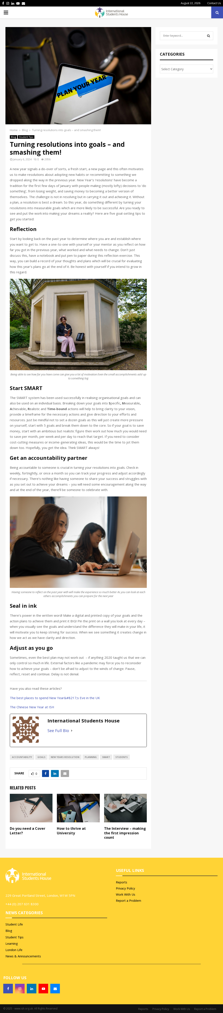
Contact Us (214, 3)
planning (91, 757)
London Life (13, 950)
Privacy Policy (125, 888)
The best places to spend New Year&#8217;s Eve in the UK (55, 698)
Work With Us (125, 894)
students (121, 757)
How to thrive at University (71, 830)
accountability (22, 757)
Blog (13, 137)
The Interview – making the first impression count (125, 833)
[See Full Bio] (71, 730)
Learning (11, 943)
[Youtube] (43, 988)
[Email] (55, 988)
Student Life (14, 924)
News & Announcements (23, 956)
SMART (106, 757)
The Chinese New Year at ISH (32, 707)
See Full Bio (58, 730)
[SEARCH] (208, 35)
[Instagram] (20, 988)
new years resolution (65, 757)
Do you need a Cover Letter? (27, 830)
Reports (121, 882)
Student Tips (26, 137)
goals (41, 757)
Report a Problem (128, 900)
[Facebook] (8, 988)
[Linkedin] (31, 988)
